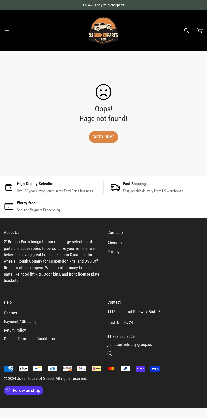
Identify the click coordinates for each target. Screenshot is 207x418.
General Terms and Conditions (29, 338)
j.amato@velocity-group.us (129, 344)
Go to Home (103, 137)
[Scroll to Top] (197, 390)
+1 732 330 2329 (121, 336)
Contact (10, 312)
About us (114, 242)
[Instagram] (109, 353)
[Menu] (7, 31)
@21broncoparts (112, 5)
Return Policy (15, 330)
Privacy (113, 251)
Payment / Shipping (20, 321)
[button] (187, 31)
